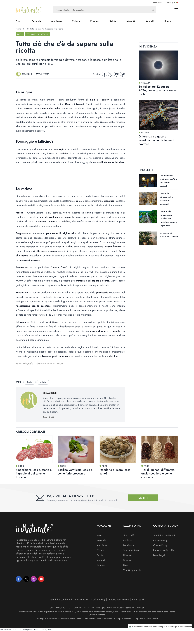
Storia (126, 565)
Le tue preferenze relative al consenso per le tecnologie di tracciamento (160, 626)
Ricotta (29, 382)
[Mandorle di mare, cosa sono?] (118, 449)
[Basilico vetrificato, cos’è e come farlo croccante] (76, 449)
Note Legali (159, 555)
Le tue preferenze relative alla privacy (37, 629)
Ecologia (127, 540)
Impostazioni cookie (163, 550)
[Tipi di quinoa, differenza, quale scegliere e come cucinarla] (159, 449)
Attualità (130, 21)
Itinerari (168, 21)
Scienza (127, 560)
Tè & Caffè (128, 535)
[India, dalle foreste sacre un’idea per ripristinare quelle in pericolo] (148, 216)
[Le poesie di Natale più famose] (148, 238)
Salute (112, 21)
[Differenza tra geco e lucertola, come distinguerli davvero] (158, 115)
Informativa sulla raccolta (10, 629)
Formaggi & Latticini (37, 34)
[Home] (28, 10)
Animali (149, 21)
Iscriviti (143, 498)
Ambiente (56, 21)
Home (18, 28)
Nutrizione (128, 545)
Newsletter (157, 2)
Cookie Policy (160, 545)
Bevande (36, 21)
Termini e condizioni (164, 535)
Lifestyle (127, 555)
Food (18, 21)
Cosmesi (94, 21)
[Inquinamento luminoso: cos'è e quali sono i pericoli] (148, 180)
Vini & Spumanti (132, 570)
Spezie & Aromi (131, 550)
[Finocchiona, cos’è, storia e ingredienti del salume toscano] (34, 449)
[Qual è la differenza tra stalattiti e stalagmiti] (148, 198)
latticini (43, 382)
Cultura (76, 21)
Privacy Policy (160, 540)
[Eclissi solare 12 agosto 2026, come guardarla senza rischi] (158, 65)
